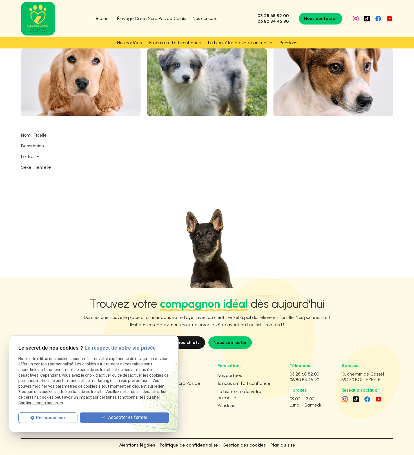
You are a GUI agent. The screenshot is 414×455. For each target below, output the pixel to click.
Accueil (102, 18)
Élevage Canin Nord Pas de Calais (151, 18)
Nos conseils (205, 18)
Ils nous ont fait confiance (174, 42)
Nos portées (129, 42)
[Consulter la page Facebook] (378, 18)
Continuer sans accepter (40, 403)
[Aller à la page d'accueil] (38, 18)
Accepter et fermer (127, 417)
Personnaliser (51, 417)
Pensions (288, 42)
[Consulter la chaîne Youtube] (389, 18)
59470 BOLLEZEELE (363, 376)
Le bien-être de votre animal (237, 42)
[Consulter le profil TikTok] (367, 18)
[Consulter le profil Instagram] (355, 18)
